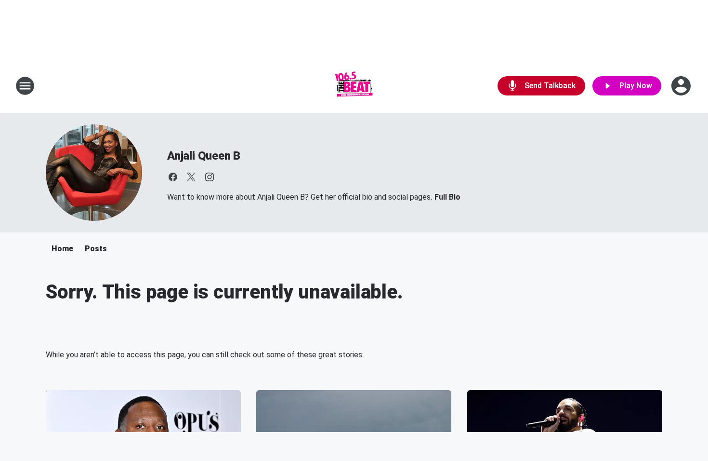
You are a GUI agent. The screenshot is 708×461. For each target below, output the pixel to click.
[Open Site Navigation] (25, 85)
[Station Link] (354, 86)
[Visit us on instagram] (209, 177)
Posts (96, 248)
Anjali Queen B (203, 156)
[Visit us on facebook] (173, 177)
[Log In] (682, 85)
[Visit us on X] (191, 177)
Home (62, 248)
